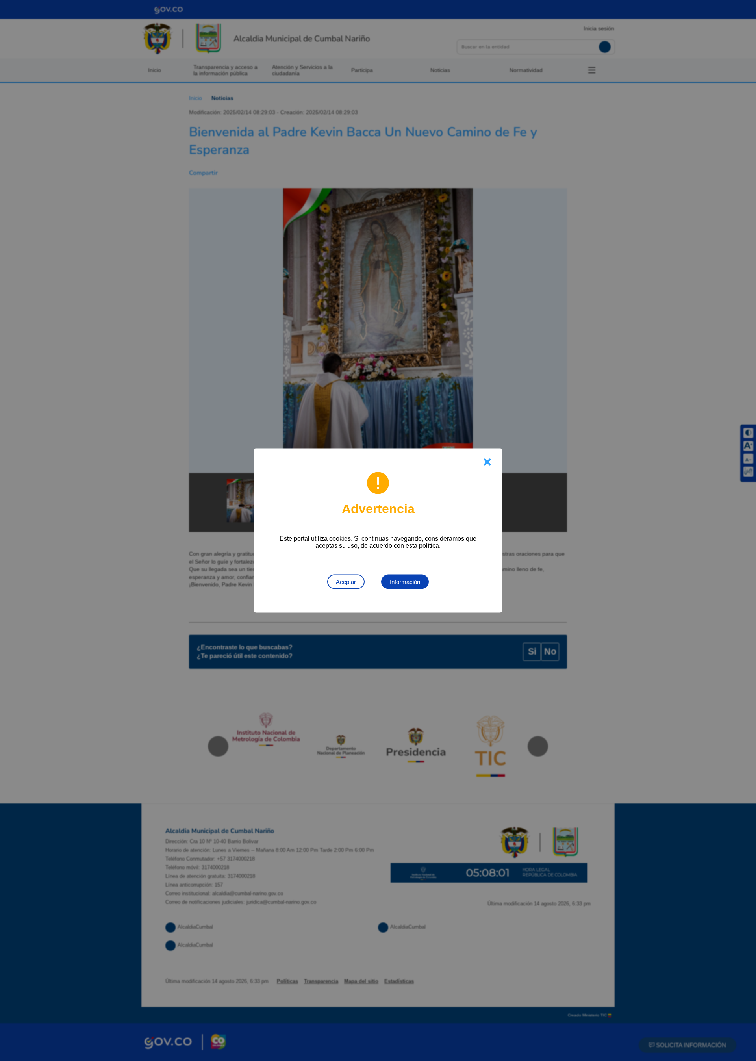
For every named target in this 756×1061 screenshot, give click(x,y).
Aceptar (346, 582)
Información (405, 582)
